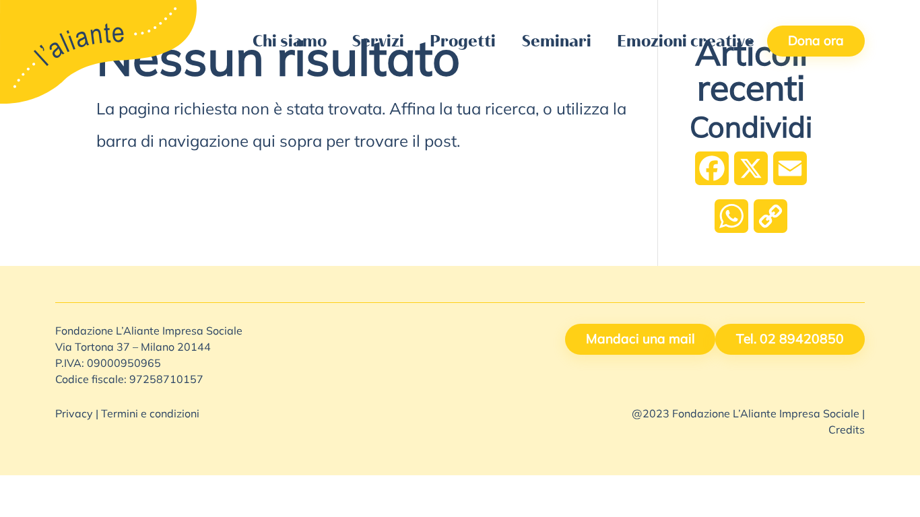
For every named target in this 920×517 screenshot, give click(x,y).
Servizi (378, 40)
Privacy (74, 414)
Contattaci (558, 13)
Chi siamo (290, 40)
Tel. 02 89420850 (790, 340)
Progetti (463, 40)
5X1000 (483, 13)
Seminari (556, 40)
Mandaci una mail (640, 340)
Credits (846, 430)
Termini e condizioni (150, 414)
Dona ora (816, 42)
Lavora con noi (652, 13)
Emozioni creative (685, 40)
